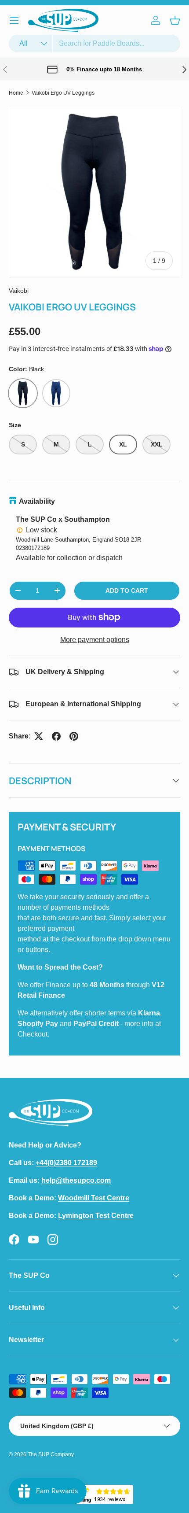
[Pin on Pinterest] (74, 736)
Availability (37, 501)
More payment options (94, 639)
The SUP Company (50, 1454)
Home (16, 93)
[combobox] (94, 43)
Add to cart (126, 590)
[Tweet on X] (38, 736)
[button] (175, 20)
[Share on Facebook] (56, 736)
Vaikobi (19, 290)
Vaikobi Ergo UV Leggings (63, 93)
